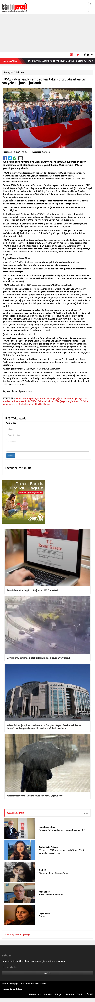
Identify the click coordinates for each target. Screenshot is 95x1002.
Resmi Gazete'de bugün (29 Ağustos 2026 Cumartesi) (33, 590)
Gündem (20, 72)
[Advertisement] (47, 33)
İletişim (48, 994)
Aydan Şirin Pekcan (48, 847)
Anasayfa (8, 72)
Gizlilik (80, 994)
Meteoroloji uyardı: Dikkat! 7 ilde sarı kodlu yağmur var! (35, 795)
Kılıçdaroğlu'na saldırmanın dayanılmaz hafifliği (62, 829)
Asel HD (42, 870)
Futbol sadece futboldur (51, 894)
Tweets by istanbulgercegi (17, 934)
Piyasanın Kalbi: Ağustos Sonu (53, 873)
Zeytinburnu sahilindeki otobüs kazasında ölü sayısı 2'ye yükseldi (38, 657)
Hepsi (85, 812)
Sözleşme (69, 994)
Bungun (42, 916)
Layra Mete (44, 913)
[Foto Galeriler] (71, 55)
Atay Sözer (44, 891)
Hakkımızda (35, 994)
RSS (91, 994)
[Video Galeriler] (79, 55)
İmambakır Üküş (47, 827)
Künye (58, 994)
